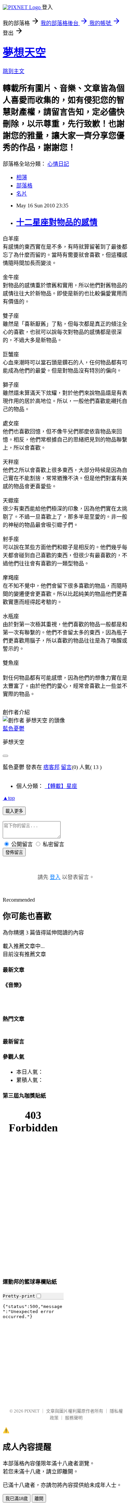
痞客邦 (51, 767)
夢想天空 (24, 52)
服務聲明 (74, 1417)
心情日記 (58, 164)
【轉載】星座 (61, 786)
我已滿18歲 (16, 1498)
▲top (9, 798)
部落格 (24, 185)
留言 (66, 767)
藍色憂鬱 (13, 728)
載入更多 (14, 811)
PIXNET (32, 1411)
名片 (21, 194)
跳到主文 (13, 71)
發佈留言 (14, 852)
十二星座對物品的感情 (56, 222)
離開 (39, 1498)
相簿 (21, 177)
